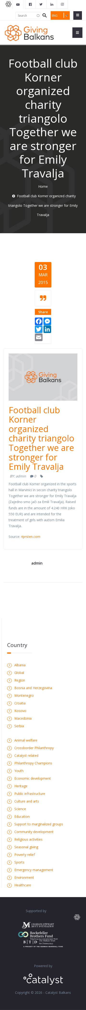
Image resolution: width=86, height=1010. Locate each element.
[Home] (29, 32)
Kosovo (20, 710)
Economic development (32, 778)
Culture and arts (26, 801)
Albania (20, 665)
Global (19, 672)
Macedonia (23, 718)
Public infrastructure (29, 793)
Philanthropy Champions (33, 763)
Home (43, 186)
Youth (18, 770)
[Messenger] (47, 321)
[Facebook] (39, 321)
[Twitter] (39, 329)
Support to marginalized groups (38, 824)
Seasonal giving (26, 847)
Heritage (20, 786)
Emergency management (33, 870)
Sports (19, 862)
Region (19, 680)
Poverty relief (24, 854)
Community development (34, 831)
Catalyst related (26, 755)
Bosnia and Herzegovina (33, 688)
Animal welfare (25, 740)
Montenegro (24, 695)
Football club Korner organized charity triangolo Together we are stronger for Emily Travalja (41, 438)
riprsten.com (30, 536)
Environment (24, 877)
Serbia (19, 726)
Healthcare (22, 885)
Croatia (20, 703)
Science (20, 809)
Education (22, 816)
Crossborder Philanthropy (34, 748)
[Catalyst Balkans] (30, 4)
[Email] (39, 336)
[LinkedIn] (47, 329)
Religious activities (28, 839)
